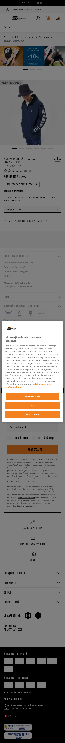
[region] (32, 371)
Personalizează (32, 396)
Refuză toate (32, 414)
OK (32, 405)
